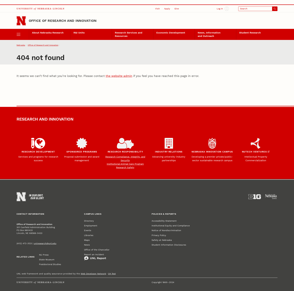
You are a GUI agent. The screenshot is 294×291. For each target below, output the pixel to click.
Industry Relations (169, 151)
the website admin (119, 76)
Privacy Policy (159, 235)
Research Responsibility (125, 151)
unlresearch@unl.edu (45, 243)
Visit (157, 8)
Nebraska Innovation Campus (212, 151)
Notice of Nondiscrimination (166, 230)
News (87, 245)
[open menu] (23, 34)
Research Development (38, 151)
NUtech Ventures (254, 151)
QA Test (112, 273)
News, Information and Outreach (209, 34)
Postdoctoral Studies (50, 264)
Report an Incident (94, 254)
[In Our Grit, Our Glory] (36, 196)
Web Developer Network (93, 273)
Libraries (88, 235)
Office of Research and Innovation (62, 21)
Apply (167, 8)
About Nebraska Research (48, 32)
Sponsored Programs (81, 151)
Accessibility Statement (164, 221)
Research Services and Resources (128, 34)
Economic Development (170, 32)
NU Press (44, 255)
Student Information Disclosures (169, 245)
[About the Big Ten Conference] (254, 196)
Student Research (250, 32)
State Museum (46, 259)
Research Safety (125, 167)
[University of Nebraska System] (271, 196)
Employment (90, 225)
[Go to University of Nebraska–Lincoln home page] (21, 20)
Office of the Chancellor (96, 249)
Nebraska (21, 45)
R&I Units (79, 32)
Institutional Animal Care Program (125, 164)
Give (176, 8)
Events (87, 230)
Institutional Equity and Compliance (171, 225)
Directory (89, 221)
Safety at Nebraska (162, 240)
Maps (87, 240)
